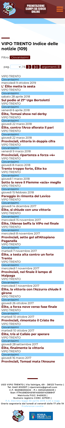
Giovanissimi (20, 57)
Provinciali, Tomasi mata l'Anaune (28, 361)
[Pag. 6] (36, 67)
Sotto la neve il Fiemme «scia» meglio (31, 182)
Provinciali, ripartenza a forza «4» (28, 155)
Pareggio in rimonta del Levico (25, 196)
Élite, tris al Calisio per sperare (25, 334)
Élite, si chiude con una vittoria (26, 209)
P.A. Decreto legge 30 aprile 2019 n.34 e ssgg (33, 400)
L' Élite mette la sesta (18, 86)
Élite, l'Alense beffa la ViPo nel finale (30, 223)
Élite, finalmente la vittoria (22, 348)
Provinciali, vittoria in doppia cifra (28, 141)
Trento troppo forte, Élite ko (24, 168)
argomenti (49, 66)
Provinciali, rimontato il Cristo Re (27, 320)
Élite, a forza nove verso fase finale (29, 307)
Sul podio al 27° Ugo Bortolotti (25, 100)
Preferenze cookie (33, 406)
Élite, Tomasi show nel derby (24, 114)
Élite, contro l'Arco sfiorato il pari (27, 127)
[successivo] (28, 67)
